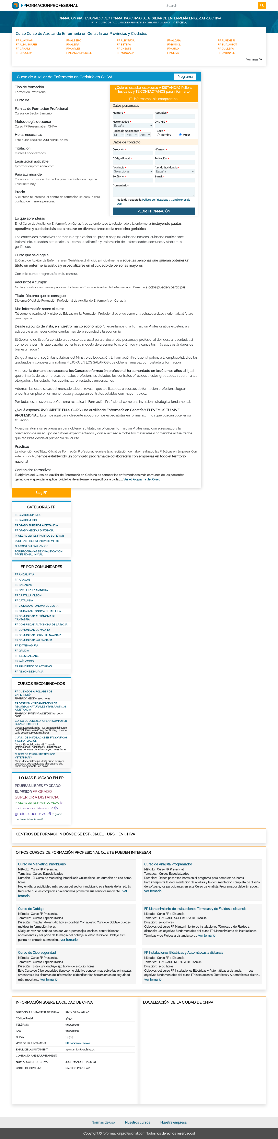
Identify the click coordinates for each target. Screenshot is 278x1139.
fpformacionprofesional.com (124, 1133)
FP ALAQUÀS (24, 40)
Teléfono (118, 176)
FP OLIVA (173, 52)
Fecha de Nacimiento (126, 130)
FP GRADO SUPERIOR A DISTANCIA (36, 525)
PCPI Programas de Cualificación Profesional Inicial (38, 553)
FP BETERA (124, 44)
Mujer (186, 134)
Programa (185, 77)
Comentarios (121, 185)
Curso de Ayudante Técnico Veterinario (35, 756)
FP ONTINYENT (227, 52)
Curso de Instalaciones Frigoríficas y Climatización (41, 739)
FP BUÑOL (174, 44)
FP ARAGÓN (22, 579)
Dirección (119, 149)
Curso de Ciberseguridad (37, 952)
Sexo (160, 130)
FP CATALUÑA (24, 600)
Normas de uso (103, 1122)
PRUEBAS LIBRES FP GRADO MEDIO (37, 541)
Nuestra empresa (173, 1122)
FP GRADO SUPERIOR (28, 514)
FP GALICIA (22, 650)
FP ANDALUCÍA (24, 574)
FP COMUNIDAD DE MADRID (32, 629)
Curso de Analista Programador (168, 864)
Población (161, 158)
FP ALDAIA (174, 40)
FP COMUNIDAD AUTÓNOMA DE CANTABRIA (35, 618)
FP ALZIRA (72, 44)
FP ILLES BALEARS (26, 655)
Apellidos (160, 112)
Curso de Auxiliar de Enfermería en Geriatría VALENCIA (135, 22)
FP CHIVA (173, 48)
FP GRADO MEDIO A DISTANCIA (34, 530)
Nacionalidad (121, 121)
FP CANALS (23, 48)
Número (160, 149)
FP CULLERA (226, 48)
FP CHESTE (124, 48)
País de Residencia (166, 167)
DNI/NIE (160, 121)
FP (92, 22)
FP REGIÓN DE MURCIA (29, 671)
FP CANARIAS (23, 585)
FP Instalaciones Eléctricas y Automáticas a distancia (183, 952)
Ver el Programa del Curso (142, 479)
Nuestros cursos (137, 1122)
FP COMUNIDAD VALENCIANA (34, 640)
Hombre (166, 134)
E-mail (159, 176)
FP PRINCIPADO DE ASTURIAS (33, 666)
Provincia (118, 167)
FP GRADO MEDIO (26, 520)
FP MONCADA (125, 52)
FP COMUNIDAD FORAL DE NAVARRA (38, 635)
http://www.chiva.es (78, 1043)
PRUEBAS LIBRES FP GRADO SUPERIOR (39, 535)
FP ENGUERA (24, 52)
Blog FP (41, 493)
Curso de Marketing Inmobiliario (42, 864)
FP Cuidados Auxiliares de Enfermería (33, 693)
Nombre (118, 112)
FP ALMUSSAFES (26, 44)
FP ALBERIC (73, 40)
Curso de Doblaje (31, 909)
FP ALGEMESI (226, 40)
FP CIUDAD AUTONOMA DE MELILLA (38, 611)
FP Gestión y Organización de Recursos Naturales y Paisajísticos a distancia (41, 706)
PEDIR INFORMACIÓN (154, 211)
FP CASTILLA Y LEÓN (28, 595)
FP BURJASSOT (227, 44)
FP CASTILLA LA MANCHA (31, 590)
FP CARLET (73, 48)
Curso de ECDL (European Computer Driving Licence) (41, 722)
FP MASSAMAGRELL (79, 52)
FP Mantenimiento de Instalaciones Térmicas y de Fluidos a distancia (195, 909)
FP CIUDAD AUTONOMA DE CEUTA (36, 605)
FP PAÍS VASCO (24, 661)
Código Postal (121, 158)
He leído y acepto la (153, 201)
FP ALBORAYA (126, 40)
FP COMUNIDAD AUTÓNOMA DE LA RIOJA (41, 624)
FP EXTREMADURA (26, 645)
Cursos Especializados (31, 546)
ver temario (153, 891)
